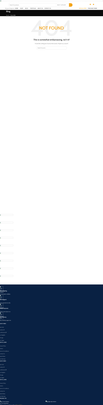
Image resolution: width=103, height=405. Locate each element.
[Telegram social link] (77, 2)
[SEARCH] (71, 5)
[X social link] (71, 2)
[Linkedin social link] (75, 2)
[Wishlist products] (86, 4)
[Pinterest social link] (73, 2)
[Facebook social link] (69, 2)
